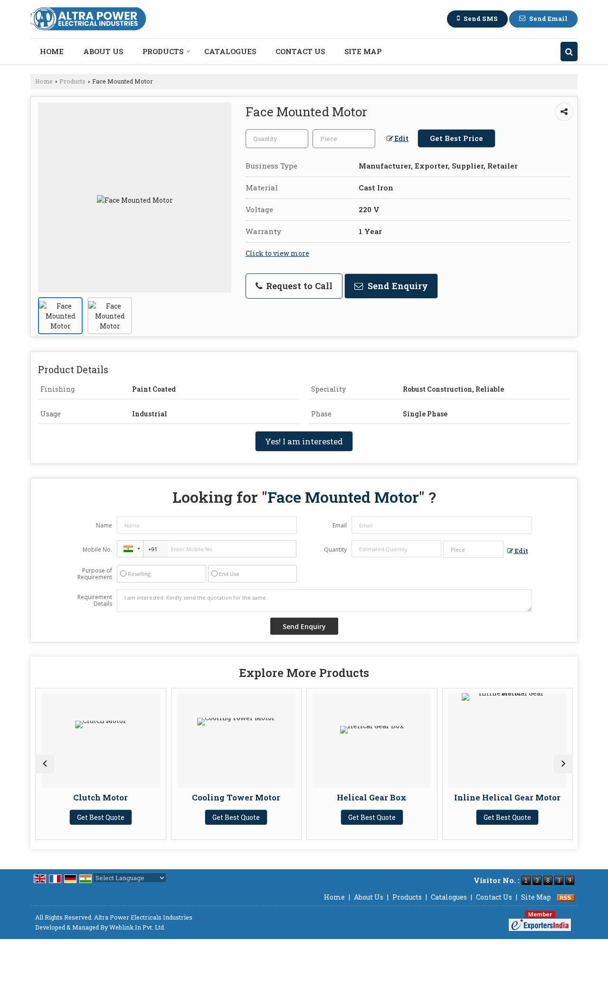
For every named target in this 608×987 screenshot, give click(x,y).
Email (339, 525)
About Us (103, 51)
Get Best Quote (100, 817)
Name (104, 525)
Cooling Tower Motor (236, 797)
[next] (563, 763)
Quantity (335, 549)
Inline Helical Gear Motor (507, 797)
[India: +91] (130, 548)
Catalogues (230, 51)
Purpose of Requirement (94, 574)
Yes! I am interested (304, 441)
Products (162, 51)
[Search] (569, 51)
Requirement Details (94, 600)
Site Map (362, 51)
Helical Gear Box (372, 797)
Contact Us (300, 51)
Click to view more (277, 253)
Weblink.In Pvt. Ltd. (137, 927)
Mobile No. (97, 549)
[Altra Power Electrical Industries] (89, 19)
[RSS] (565, 897)
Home (52, 51)
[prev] (44, 763)
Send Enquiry (396, 285)
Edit (400, 138)
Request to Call (298, 285)
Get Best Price (456, 138)
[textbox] (344, 138)
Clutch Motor (100, 797)
